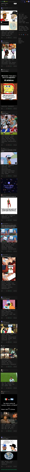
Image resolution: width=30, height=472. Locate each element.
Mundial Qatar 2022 (11, 106)
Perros (26, 26)
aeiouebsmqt (4, 437)
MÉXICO (3, 384)
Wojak (11, 33)
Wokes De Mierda (4, 33)
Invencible (14, 284)
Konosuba (3, 338)
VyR (19, 27)
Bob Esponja (3, 246)
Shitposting (6, 173)
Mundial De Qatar (10, 247)
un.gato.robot (4, 297)
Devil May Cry (10, 338)
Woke (8, 33)
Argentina (12, 135)
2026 (20, 14)
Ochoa (3, 427)
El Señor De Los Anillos (22, 21)
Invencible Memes (4, 285)
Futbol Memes (4, 362)
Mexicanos (11, 137)
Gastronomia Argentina (12, 63)
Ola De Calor (20, 17)
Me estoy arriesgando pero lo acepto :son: (8, 196)
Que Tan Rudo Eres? (4, 247)
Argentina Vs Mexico (4, 59)
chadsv (3, 345)
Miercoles (27, 22)
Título (2, 9)
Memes (6, 172)
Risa (8, 428)
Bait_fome (4, 391)
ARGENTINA (6, 385)
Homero (3, 315)
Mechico (10, 59)
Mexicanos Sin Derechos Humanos (6, 169)
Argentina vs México (4, 438)
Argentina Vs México (4, 71)
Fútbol (3, 428)
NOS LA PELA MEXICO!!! (5, 322)
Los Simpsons (3, 314)
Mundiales (13, 244)
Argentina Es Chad (4, 32)
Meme (3, 172)
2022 (13, 384)
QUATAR (6, 384)
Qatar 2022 (14, 243)
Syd (10, 428)
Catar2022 (10, 361)
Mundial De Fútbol (7, 244)
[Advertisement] (23, 7)
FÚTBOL (10, 385)
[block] (16, 37)
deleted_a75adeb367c (5, 223)
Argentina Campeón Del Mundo (6, 135)
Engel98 (4, 148)
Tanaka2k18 (4, 321)
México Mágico (7, 137)
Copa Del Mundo (10, 287)
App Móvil (19, 38)
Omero (6, 315)
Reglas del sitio (20, 40)
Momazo (13, 138)
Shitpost (3, 173)
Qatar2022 (10, 243)
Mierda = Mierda (8, 138)
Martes (24, 22)
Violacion (11, 314)
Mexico (13, 59)
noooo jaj (2, 347)
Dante (9, 339)
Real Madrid (20, 18)
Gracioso (13, 172)
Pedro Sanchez (26, 17)
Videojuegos (23, 27)
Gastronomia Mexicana (5, 63)
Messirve (11, 362)
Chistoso (9, 172)
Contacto (19, 39)
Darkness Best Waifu (4, 339)
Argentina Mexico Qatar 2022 (12, 141)
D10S (2, 371)
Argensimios (3, 462)
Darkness (14, 338)
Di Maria (9, 427)
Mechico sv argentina (5, 42)
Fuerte (7, 314)
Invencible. (9, 285)
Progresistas (3, 35)
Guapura (3, 142)
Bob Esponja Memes (9, 246)
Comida (10, 62)
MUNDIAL (10, 384)
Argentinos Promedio (9, 462)
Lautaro (12, 427)
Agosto (23, 14)
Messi (6, 165)
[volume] (16, 163)
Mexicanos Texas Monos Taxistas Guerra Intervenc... (8, 170)
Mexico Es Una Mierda (11, 32)
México (9, 166)
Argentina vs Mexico (4, 113)
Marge (14, 314)
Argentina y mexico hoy (5, 298)
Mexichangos (7, 461)
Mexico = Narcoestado (5, 62)
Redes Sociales (21, 30)
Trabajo (27, 27)
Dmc (6, 338)
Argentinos (3, 138)
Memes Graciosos (21, 26)
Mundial (3, 244)
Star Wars (20, 22)
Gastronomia (14, 62)
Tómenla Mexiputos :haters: (6, 256)
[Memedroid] (2, 1)
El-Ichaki (4, 69)
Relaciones (25, 30)
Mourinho (25, 18)
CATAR (3, 385)
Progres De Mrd (8, 35)
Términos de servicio (21, 41)
